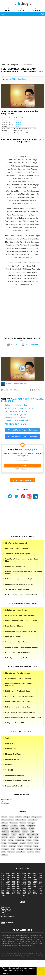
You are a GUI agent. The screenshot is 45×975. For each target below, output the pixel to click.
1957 (18, 879)
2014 (24, 892)
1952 (34, 877)
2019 (8, 894)
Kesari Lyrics (18, 702)
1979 (8, 885)
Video (14, 79)
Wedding (11, 852)
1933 (18, 874)
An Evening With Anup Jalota (23, 118)
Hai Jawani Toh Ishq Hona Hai (16, 786)
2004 (13, 890)
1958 (24, 879)
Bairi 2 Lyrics (17, 691)
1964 (13, 881)
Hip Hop (5, 837)
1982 (24, 885)
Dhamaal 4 (9, 765)
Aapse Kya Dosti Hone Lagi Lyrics (19, 408)
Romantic (5, 849)
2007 (30, 890)
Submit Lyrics (5, 907)
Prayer (4, 846)
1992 (35, 886)
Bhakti (5, 817)
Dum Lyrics (15, 566)
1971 (7, 883)
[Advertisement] (22, 40)
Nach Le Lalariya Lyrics (22, 595)
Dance (22, 825)
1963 (8, 881)
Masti (11, 840)
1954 (2, 879)
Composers (5, 803)
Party (4, 843)
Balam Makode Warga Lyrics (23, 718)
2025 (40, 894)
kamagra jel (37, 862)
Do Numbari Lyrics (20, 615)
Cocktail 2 (9, 770)
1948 (13, 877)
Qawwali (12, 846)
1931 (7, 874)
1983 (29, 885)
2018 (2, 894)
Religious (28, 846)
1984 (35, 885)
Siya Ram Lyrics (16, 543)
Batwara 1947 (10, 749)
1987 (8, 886)
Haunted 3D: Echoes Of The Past (18, 781)
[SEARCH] (42, 14)
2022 (24, 894)
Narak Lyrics (14, 626)
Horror (13, 837)
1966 (24, 881)
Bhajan (27, 817)
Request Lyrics (6, 909)
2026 (3, 896)
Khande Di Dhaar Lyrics (21, 647)
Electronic (5, 831)
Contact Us (5, 914)
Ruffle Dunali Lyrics (18, 707)
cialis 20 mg (4, 862)
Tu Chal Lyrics (17, 589)
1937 (40, 874)
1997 (19, 888)
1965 (18, 881)
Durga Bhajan (37, 817)
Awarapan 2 (10, 743)
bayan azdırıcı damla (19, 862)
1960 (35, 879)
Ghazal (16, 126)
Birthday (5, 825)
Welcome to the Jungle (14, 775)
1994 (2, 888)
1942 (24, 876)
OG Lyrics (17, 723)
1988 (13, 886)
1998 (24, 888)
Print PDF (15, 345)
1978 (2, 885)
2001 (40, 888)
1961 (40, 879)
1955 (8, 879)
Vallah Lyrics (17, 658)
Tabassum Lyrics (17, 554)
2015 (29, 892)
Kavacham (14, 823)
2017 (40, 892)
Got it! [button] (40, 971)
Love (4, 840)
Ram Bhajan (33, 820)
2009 (40, 890)
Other (36, 840)
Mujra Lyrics (17, 673)
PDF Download (31, 345)
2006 (24, 890)
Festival (25, 831)
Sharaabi (29, 849)
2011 (7, 892)
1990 (24, 886)
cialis (10, 862)
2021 (18, 894)
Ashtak (19, 817)
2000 (35, 888)
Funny (14, 834)
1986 (2, 886)
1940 (13, 876)
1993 (40, 886)
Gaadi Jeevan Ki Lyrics (18, 678)
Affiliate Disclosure (7, 916)
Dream (32, 828)
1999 (29, 888)
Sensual (20, 849)
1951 (29, 877)
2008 (35, 890)
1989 (19, 886)
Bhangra (31, 823)
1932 (13, 874)
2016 (35, 892)
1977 (40, 883)
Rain (20, 846)
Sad (13, 849)
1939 (8, 876)
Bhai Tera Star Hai (12, 759)
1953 (40, 877)
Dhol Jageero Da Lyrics (20, 631)
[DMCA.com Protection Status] (7, 923)
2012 (13, 892)
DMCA (3, 913)
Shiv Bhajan (21, 852)
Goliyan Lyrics (17, 642)
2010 (2, 892)
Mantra (23, 823)
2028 (24, 896)
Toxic (7, 738)
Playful (23, 843)
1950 (24, 877)
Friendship (6, 834)
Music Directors (6, 799)
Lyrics (9, 79)
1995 (8, 888)
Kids (31, 837)
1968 (35, 881)
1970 (2, 883)
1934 (24, 874)
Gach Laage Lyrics (20, 712)
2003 (8, 890)
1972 (13, 883)
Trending (36, 10)
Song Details (22, 79)
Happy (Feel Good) (33, 834)
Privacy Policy (6, 911)
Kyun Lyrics (14, 637)
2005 (19, 890)
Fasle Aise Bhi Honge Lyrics (16, 415)
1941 (18, 876)
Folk (33, 831)
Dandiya (5, 828)
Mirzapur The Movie (13, 754)
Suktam (5, 855)
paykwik (30, 862)
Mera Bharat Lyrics (16, 548)
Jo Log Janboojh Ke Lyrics (16, 405)
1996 (13, 888)
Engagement (16, 831)
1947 (8, 877)
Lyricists (3, 805)
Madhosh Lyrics (19, 584)
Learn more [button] (6, 973)
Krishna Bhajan (21, 820)
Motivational (20, 840)
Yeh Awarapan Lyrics (18, 579)
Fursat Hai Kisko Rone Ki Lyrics (17, 421)
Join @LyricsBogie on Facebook (24, 437)
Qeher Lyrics (17, 653)
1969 (40, 881)
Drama (24, 828)
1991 (29, 886)
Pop (37, 843)
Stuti (38, 852)
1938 (2, 876)
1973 (18, 883)
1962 (2, 881)
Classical (14, 825)
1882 (2, 874)
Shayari (38, 849)
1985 (40, 885)
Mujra (29, 840)
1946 (2, 877)
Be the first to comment (22, 480)
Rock (36, 846)
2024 (35, 894)
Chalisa (5, 823)
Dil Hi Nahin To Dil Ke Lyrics (16, 424)
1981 (18, 885)
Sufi (4, 852)
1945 (40, 876)
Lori (37, 837)
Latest (8, 10)
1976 (35, 883)
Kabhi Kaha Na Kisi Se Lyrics (17, 411)
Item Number (22, 837)
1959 (29, 879)
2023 (29, 894)
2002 (3, 890)
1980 (13, 885)
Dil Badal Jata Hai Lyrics (15, 418)
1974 (24, 883)
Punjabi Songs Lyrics (32, 941)
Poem (30, 843)
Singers (3, 801)
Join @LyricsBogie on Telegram (24, 430)
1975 (29, 883)
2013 (18, 892)
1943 (29, 876)
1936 (35, 874)
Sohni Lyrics (16, 610)
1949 (19, 877)
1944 (35, 876)
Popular (21, 10)
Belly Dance (31, 825)
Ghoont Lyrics (19, 696)
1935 (29, 874)
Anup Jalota (18, 120)
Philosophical (13, 843)
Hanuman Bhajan (8, 820)
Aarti (11, 817)
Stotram (30, 852)
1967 (29, 881)
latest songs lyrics (28, 449)
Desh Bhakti (15, 828)
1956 (13, 879)
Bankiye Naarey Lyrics (21, 621)
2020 (13, 894)
